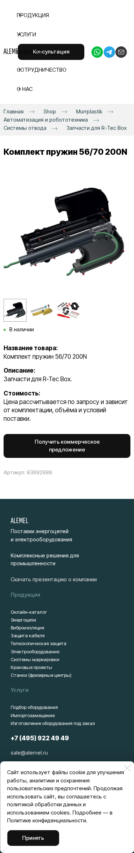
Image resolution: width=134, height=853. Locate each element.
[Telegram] (109, 52)
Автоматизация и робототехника (46, 119)
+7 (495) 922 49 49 (40, 738)
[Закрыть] (127, 768)
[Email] (121, 52)
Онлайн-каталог (29, 612)
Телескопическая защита (38, 643)
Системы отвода (25, 127)
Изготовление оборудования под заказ (53, 723)
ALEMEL (19, 521)
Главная (14, 111)
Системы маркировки (35, 659)
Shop (50, 111)
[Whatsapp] (97, 52)
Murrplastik (89, 111)
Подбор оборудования (34, 707)
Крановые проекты (31, 667)
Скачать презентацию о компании (54, 579)
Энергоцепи (23, 620)
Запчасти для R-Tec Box (96, 127)
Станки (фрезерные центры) (41, 675)
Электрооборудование (35, 651)
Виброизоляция (27, 627)
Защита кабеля (28, 635)
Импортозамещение (33, 715)
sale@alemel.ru (29, 752)
